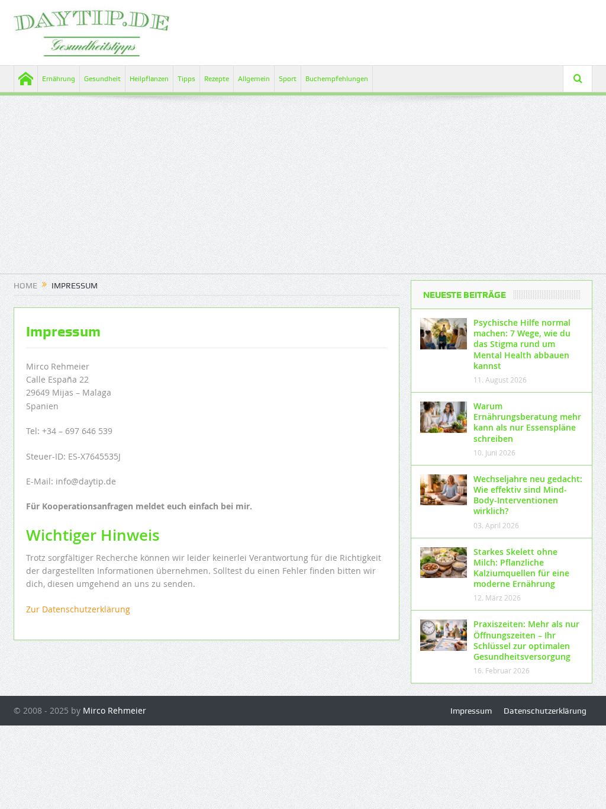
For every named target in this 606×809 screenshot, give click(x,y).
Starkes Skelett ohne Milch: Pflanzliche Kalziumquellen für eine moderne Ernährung (521, 568)
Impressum (471, 710)
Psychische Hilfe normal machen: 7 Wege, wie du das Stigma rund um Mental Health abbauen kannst (521, 344)
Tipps (186, 79)
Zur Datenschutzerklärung (78, 609)
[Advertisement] (303, 191)
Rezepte (216, 79)
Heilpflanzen (149, 79)
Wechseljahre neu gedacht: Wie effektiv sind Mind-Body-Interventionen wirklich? (527, 495)
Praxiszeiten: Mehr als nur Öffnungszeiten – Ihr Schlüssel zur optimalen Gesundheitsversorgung (526, 640)
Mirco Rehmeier (114, 710)
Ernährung (58, 79)
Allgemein (254, 79)
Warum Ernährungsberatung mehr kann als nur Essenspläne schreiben (527, 422)
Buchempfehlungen (336, 79)
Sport (287, 79)
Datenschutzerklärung (545, 710)
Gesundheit (102, 79)
